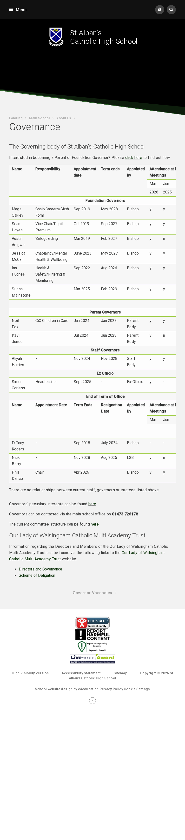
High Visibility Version (30, 673)
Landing (15, 118)
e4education (88, 689)
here (92, 504)
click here (133, 157)
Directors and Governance (40, 569)
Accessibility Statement (81, 673)
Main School (39, 118)
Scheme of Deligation (37, 575)
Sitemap (120, 673)
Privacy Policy (111, 689)
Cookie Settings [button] (137, 689)
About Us (63, 118)
